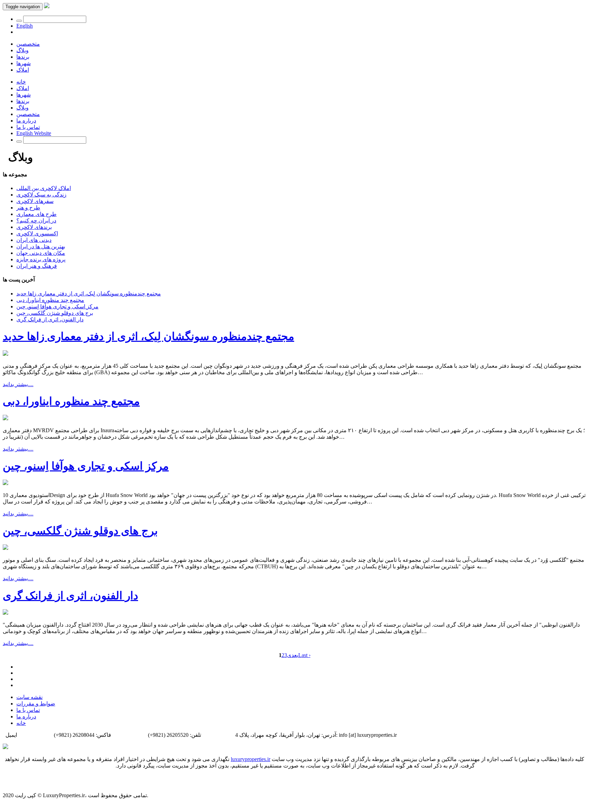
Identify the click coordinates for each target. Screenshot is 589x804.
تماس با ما (28, 127)
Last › (304, 655)
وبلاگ (22, 50)
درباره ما (26, 120)
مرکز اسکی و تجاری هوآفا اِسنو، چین (57, 306)
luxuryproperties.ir (250, 759)
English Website (33, 133)
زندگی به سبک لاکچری (41, 195)
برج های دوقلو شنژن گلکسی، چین (54, 313)
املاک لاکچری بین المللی (43, 188)
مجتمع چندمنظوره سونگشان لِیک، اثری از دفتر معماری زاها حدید (88, 293)
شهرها (23, 63)
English (24, 26)
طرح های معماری (36, 214)
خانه (21, 82)
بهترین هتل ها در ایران (40, 246)
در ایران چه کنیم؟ (36, 220)
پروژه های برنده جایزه (40, 259)
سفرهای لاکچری (35, 201)
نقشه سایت (29, 697)
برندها (22, 57)
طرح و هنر (28, 207)
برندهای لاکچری (34, 227)
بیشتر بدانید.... (18, 384)
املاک (22, 70)
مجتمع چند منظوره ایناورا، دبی (50, 300)
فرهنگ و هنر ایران (36, 266)
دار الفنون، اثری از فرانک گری (50, 319)
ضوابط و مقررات (35, 703)
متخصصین (28, 44)
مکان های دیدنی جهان (40, 253)
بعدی (292, 655)
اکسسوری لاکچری (37, 233)
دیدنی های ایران (33, 240)
